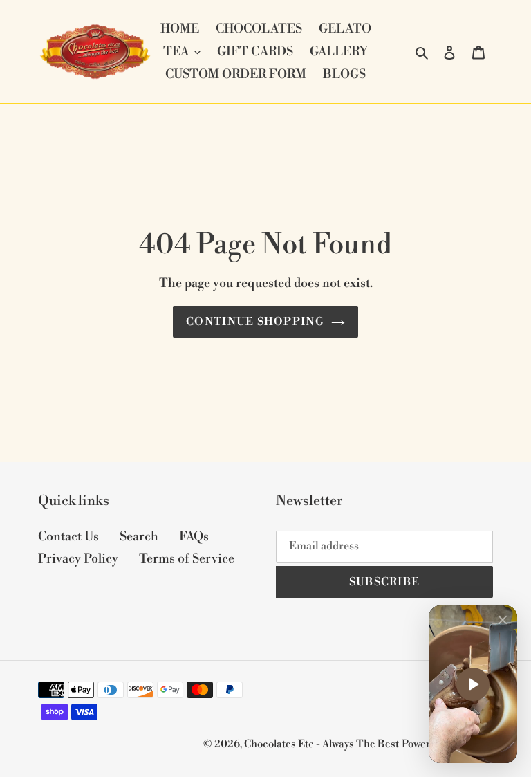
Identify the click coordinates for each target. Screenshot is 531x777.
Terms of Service (186, 559)
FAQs (194, 537)
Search (139, 537)
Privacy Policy (78, 559)
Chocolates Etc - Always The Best (321, 744)
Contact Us (68, 537)
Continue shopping (255, 322)
